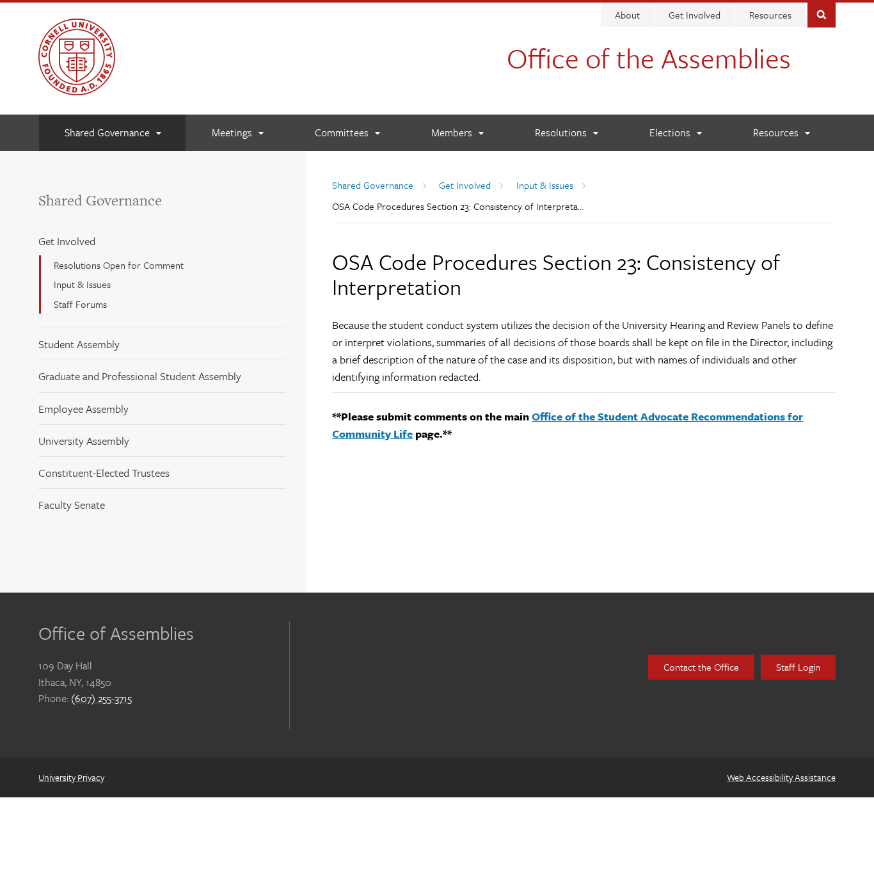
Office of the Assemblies (649, 57)
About (627, 15)
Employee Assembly (83, 409)
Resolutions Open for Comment (119, 265)
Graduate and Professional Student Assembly (139, 376)
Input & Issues (82, 284)
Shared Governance (100, 200)
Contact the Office (701, 667)
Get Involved (694, 15)
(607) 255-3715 (101, 698)
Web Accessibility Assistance (781, 777)
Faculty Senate (71, 505)
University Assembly (83, 441)
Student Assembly (79, 344)
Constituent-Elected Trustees (104, 473)
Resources (770, 15)
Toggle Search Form (821, 14)
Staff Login (798, 667)
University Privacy (71, 777)
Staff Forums (80, 304)
